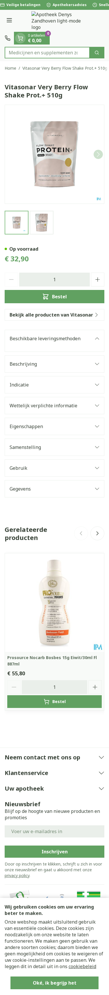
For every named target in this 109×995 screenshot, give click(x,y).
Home (10, 68)
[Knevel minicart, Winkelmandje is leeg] (20, 38)
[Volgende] (98, 154)
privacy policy (17, 875)
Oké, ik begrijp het (54, 983)
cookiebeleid (82, 966)
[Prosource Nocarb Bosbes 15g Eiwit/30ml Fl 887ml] (54, 602)
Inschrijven (55, 851)
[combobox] (47, 52)
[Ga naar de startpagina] (60, 20)
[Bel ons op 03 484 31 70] (7, 38)
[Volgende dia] (97, 533)
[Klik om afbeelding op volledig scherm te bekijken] (54, 154)
